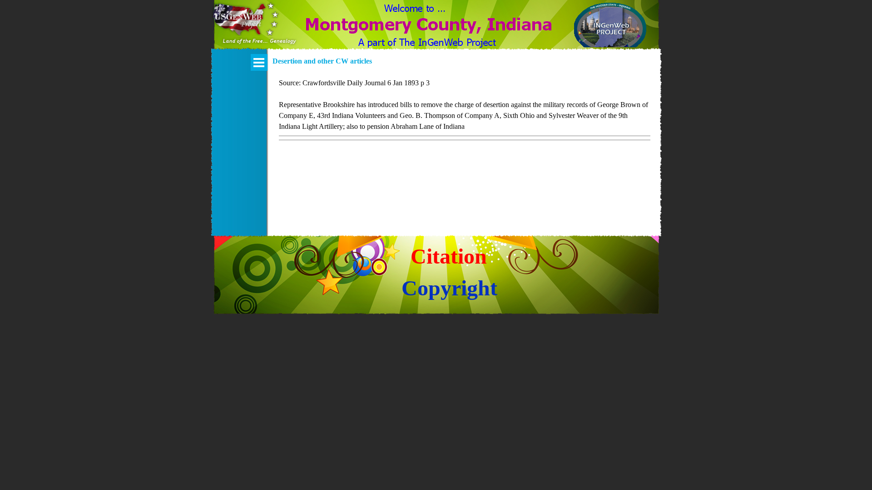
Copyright (449, 288)
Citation (449, 256)
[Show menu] (259, 62)
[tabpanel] (464, 116)
